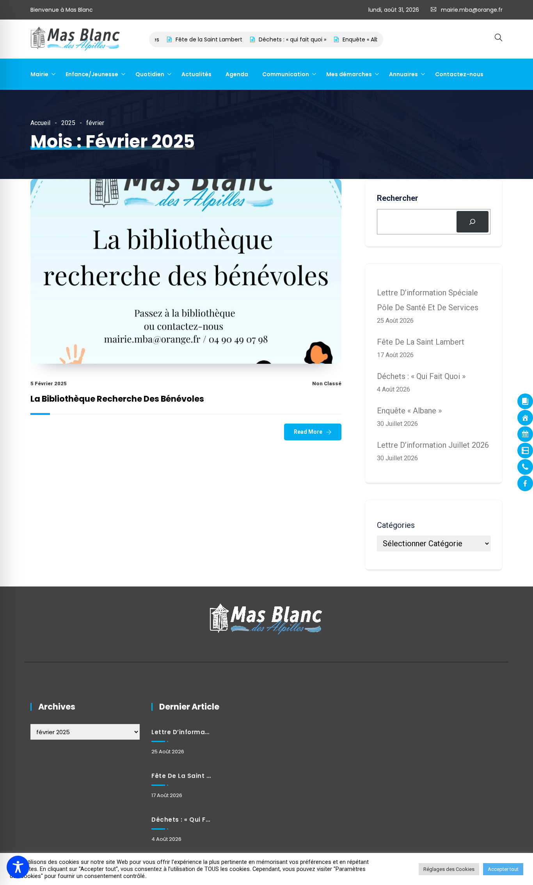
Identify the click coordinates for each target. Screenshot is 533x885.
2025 (68, 123)
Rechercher (397, 198)
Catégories (396, 525)
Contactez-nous (459, 74)
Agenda (237, 74)
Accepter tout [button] (503, 869)
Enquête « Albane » (352, 39)
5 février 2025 (48, 383)
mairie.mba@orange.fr (472, 10)
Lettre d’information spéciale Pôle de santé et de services (181, 732)
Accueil (40, 123)
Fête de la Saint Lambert (193, 39)
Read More (308, 432)
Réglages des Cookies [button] (448, 869)
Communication (285, 74)
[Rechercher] (473, 222)
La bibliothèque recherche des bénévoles (117, 398)
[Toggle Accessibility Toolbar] (18, 867)
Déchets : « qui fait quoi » (276, 39)
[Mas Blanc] (75, 39)
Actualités (196, 74)
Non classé (326, 383)
